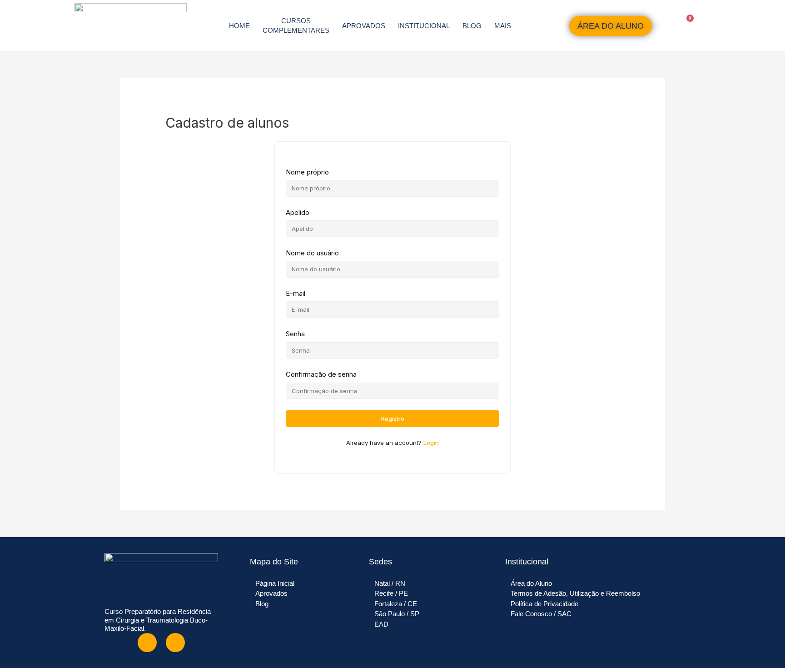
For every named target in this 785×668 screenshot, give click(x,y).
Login (431, 442)
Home (239, 26)
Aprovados (363, 26)
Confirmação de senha (321, 374)
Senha (295, 333)
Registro (392, 418)
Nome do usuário (312, 253)
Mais (502, 26)
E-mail (295, 293)
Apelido (297, 212)
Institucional (424, 26)
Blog (472, 26)
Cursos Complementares (296, 25)
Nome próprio (307, 172)
